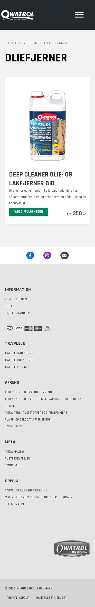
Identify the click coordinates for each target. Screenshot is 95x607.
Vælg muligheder (28, 211)
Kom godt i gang (17, 299)
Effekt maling (15, 504)
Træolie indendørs (19, 353)
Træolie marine (16, 367)
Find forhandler (17, 313)
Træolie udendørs (18, 360)
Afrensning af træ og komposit (28, 392)
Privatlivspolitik (19, 598)
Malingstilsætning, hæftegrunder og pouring (39, 497)
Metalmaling (14, 452)
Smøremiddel (15, 465)
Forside (11, 43)
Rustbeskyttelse (17, 458)
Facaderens (14, 426)
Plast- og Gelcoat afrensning (27, 419)
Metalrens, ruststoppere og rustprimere (36, 413)
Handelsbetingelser (51, 598)
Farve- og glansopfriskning (26, 490)
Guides (10, 306)
